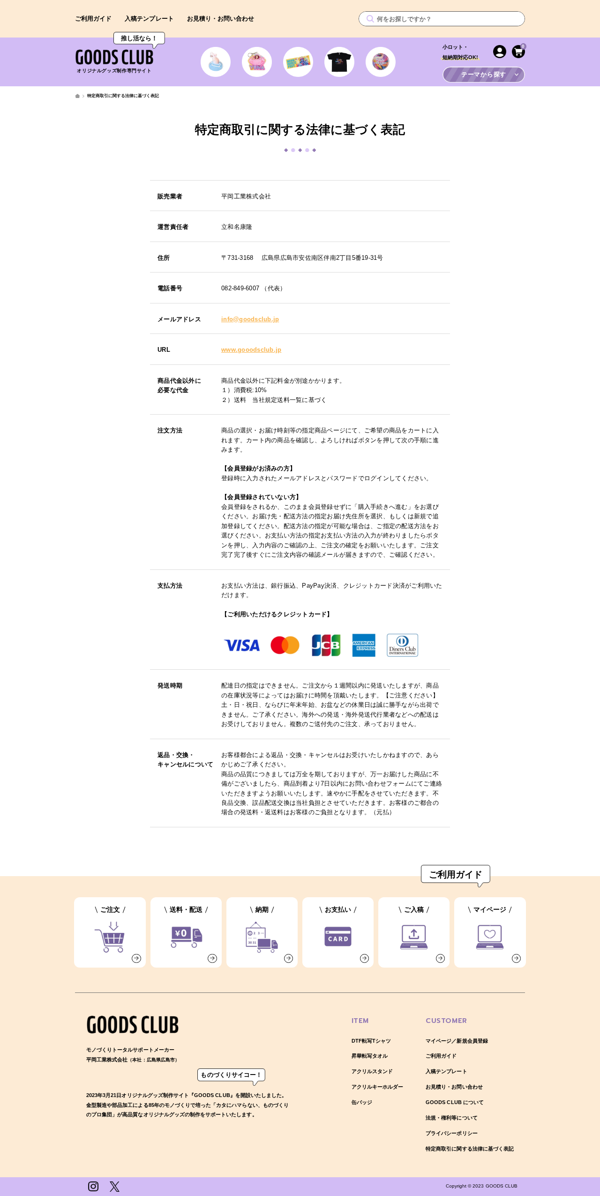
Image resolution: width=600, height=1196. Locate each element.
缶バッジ (362, 1102)
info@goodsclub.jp (250, 319)
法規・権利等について (451, 1117)
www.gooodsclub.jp (251, 349)
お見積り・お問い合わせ (221, 18)
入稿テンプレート (149, 18)
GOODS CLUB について (455, 1102)
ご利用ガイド (93, 18)
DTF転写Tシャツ (371, 1041)
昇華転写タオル (370, 1056)
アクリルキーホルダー (377, 1087)
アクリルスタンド (372, 1071)
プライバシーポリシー (451, 1133)
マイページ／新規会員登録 (457, 1041)
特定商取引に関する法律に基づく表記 (470, 1148)
